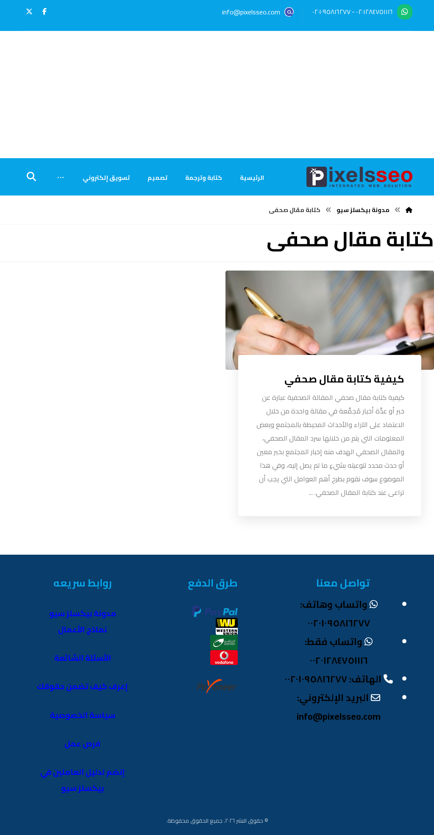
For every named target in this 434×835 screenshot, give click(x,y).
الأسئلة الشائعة (82, 658)
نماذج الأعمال (82, 629)
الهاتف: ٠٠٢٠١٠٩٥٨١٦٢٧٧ (332, 679)
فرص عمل (82, 743)
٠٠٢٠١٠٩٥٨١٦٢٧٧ (331, 12)
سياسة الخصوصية (82, 715)
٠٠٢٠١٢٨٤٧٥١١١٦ (374, 12)
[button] (44, 11)
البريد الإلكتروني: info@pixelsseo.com (339, 707)
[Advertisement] (217, 94)
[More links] (60, 177)
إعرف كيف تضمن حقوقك (82, 686)
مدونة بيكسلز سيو (82, 613)
